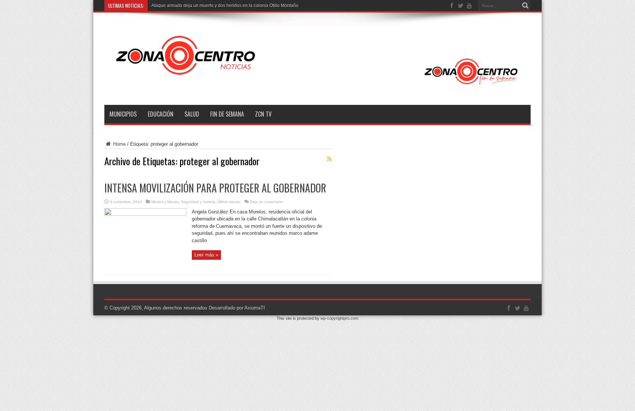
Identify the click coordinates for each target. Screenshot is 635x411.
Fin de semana (227, 114)
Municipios (123, 114)
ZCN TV (263, 114)
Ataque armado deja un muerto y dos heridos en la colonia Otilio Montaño (224, 5)
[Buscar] (525, 5)
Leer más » (206, 255)
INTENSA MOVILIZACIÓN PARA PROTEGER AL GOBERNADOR (215, 187)
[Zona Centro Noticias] (317, 86)
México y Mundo (165, 202)
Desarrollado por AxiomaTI (237, 308)
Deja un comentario (266, 202)
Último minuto (229, 202)
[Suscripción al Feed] (329, 159)
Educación (160, 114)
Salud (191, 114)
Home (119, 144)
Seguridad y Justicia (198, 202)
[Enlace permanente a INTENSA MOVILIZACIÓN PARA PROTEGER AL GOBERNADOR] (145, 214)
